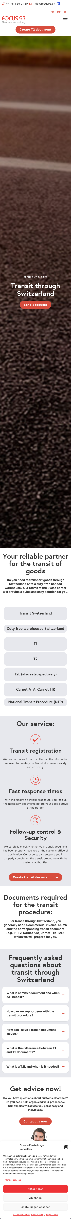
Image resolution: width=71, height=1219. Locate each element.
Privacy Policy (38, 1214)
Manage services (13, 1180)
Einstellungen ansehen (36, 1206)
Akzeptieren (36, 1188)
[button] (66, 1147)
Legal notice (52, 1214)
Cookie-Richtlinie (21, 1214)
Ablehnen (35, 1197)
